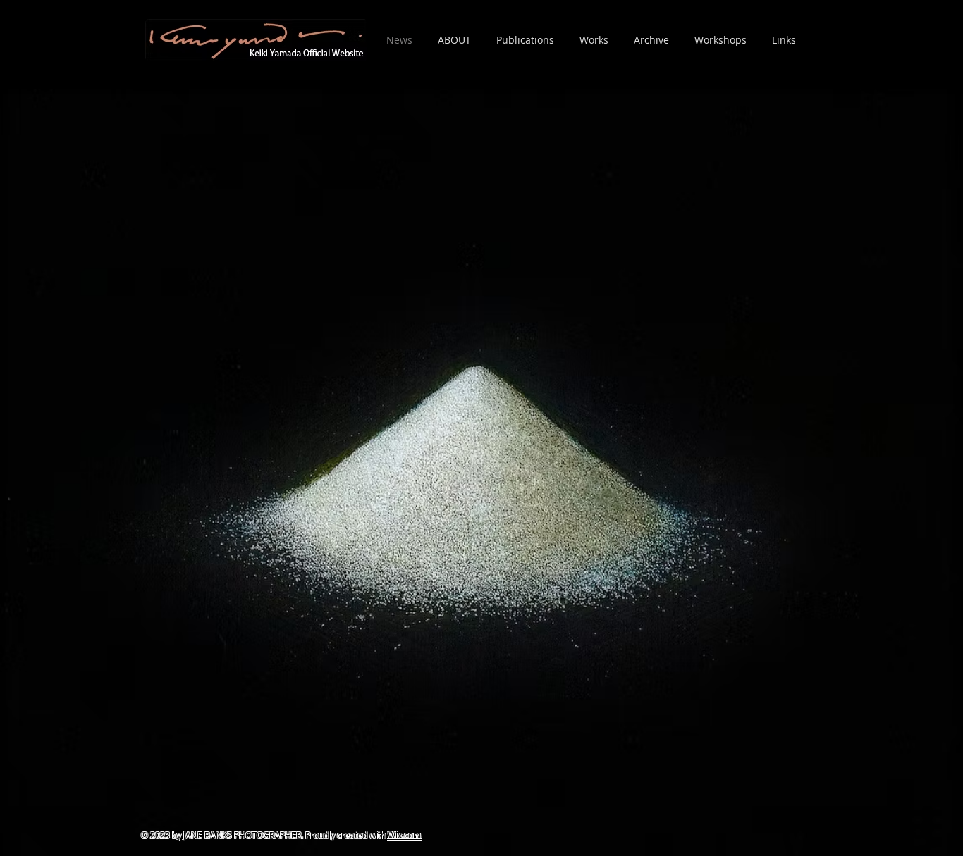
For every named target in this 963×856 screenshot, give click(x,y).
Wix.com (404, 835)
